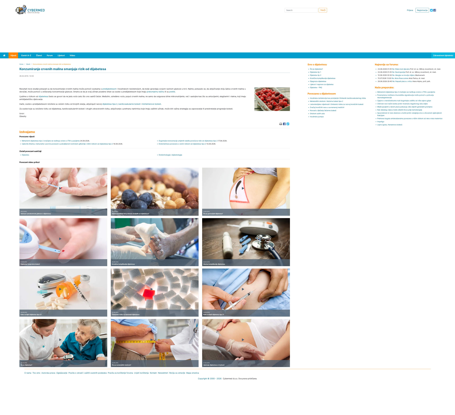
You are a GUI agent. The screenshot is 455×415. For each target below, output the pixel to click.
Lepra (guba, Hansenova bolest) (389, 125)
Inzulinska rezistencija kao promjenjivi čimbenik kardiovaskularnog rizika (338, 98)
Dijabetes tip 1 (315, 72)
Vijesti (13, 55)
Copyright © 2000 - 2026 (209, 378)
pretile (172, 91)
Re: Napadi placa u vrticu (402, 81)
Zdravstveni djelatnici (443, 55)
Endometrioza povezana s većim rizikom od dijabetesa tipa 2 (182, 144)
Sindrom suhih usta (317, 113)
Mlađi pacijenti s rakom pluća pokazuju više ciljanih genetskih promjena (404, 107)
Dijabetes (25, 155)
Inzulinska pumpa (317, 117)
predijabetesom (109, 89)
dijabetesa (43, 96)
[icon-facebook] (434, 10)
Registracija (422, 10)
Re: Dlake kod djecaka (401, 69)
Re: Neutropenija (398, 72)
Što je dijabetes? (316, 69)
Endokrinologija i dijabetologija (170, 155)
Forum (50, 55)
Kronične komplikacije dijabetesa (322, 78)
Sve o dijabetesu (317, 64)
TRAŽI (322, 10)
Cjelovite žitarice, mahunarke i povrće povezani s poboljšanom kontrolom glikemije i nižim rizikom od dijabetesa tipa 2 (67, 144)
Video (72, 55)
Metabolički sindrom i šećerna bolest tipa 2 (326, 101)
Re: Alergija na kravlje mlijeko (403, 75)
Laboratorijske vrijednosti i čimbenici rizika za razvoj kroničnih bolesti (336, 104)
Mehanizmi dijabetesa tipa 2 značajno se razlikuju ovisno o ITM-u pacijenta (51, 141)
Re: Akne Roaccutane (400, 78)
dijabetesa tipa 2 (109, 104)
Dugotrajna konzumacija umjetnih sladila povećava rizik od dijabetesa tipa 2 (188, 141)
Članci (39, 55)
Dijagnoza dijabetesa (318, 81)
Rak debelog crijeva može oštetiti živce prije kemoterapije (399, 110)
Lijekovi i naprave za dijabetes (321, 84)
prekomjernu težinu (155, 91)
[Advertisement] (227, 34)
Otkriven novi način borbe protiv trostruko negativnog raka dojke (402, 104)
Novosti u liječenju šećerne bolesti (323, 110)
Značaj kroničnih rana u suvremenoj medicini (327, 107)
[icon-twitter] (431, 10)
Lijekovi (61, 55)
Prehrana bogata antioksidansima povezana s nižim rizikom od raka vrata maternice (409, 118)
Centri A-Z (26, 55)
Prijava (410, 10)
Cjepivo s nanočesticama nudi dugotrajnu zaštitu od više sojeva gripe (404, 101)
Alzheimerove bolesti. (151, 104)
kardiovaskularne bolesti (129, 104)
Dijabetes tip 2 (315, 75)
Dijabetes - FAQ (316, 87)
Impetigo (380, 122)
